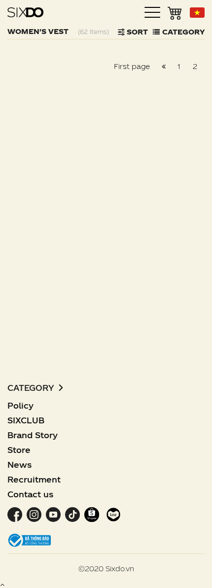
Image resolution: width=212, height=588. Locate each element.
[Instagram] (33, 514)
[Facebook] (15, 514)
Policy (20, 405)
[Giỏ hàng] (175, 12)
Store (19, 449)
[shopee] (91, 514)
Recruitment (34, 479)
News (19, 464)
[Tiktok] (72, 514)
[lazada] (112, 514)
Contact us (30, 494)
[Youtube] (53, 514)
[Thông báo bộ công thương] (29, 539)
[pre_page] (163, 66)
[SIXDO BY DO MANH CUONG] (25, 12)
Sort (136, 32)
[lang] (197, 12)
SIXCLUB (25, 420)
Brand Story (32, 435)
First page (132, 66)
